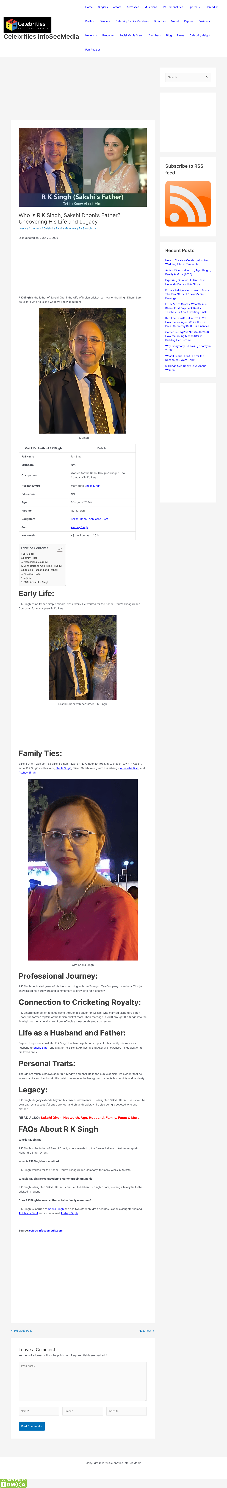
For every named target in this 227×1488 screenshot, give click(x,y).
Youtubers (154, 35)
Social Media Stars (131, 35)
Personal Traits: (32, 574)
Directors (160, 21)
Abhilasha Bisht (98, 519)
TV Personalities (172, 7)
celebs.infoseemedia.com (46, 1230)
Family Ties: (30, 557)
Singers (103, 7)
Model (175, 21)
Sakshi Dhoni (79, 519)
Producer (108, 35)
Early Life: (28, 553)
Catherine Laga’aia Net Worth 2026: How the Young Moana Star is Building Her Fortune (187, 336)
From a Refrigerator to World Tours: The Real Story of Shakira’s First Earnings (187, 294)
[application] (198, 7)
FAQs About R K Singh (35, 582)
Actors (117, 7)
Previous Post (21, 1330)
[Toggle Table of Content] (58, 549)
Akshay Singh (79, 527)
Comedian (212, 7)
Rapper (188, 21)
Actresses (133, 7)
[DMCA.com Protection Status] (13, 1483)
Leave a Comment (30, 228)
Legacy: (27, 578)
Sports (193, 7)
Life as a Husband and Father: (40, 569)
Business (204, 21)
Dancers (105, 21)
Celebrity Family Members (132, 21)
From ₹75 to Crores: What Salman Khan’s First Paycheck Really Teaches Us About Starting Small (186, 308)
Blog (169, 35)
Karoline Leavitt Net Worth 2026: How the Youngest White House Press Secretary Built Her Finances (187, 322)
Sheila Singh (92, 485)
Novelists (91, 35)
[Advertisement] (83, 94)
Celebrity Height (200, 35)
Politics (90, 21)
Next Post (146, 1330)
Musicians (151, 7)
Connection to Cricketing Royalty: (42, 565)
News (180, 35)
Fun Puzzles (93, 49)
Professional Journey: (35, 561)
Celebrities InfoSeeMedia (41, 36)
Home (89, 7)
